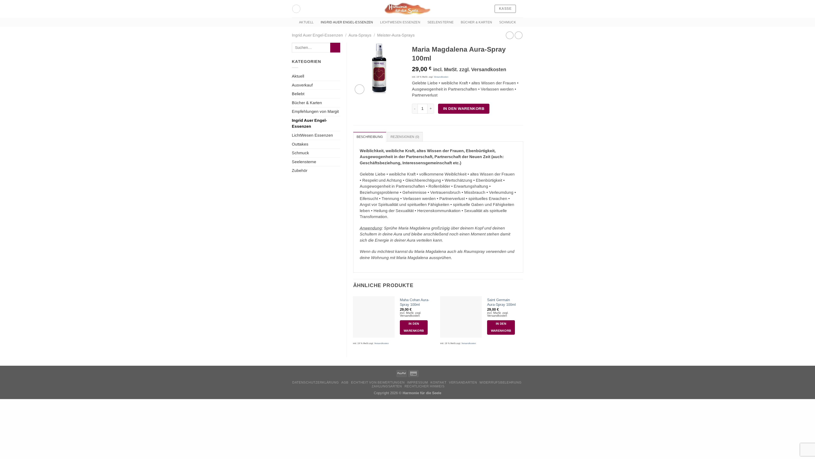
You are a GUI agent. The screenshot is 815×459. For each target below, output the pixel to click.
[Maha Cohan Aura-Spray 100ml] (373, 317)
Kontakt (438, 382)
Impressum (417, 382)
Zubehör (299, 170)
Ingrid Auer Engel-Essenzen (347, 22)
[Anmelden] (296, 9)
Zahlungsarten (387, 386)
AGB (344, 382)
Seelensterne (440, 22)
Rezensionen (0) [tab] (405, 137)
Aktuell (306, 22)
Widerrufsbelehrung (500, 382)
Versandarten (463, 382)
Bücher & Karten (476, 22)
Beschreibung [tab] (370, 137)
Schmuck (507, 22)
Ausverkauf (302, 85)
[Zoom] (359, 89)
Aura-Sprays (359, 35)
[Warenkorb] (521, 9)
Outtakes (300, 144)
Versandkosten (441, 77)
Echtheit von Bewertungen (378, 382)
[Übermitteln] (335, 47)
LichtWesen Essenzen (400, 22)
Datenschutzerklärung (315, 382)
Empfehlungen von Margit (315, 111)
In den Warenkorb (464, 108)
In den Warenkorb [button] (414, 327)
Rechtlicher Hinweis (425, 386)
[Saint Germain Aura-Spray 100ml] (461, 317)
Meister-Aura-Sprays (396, 35)
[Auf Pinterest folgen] (306, 8)
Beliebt (298, 94)
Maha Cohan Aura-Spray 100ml (414, 302)
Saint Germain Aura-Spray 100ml (501, 302)
